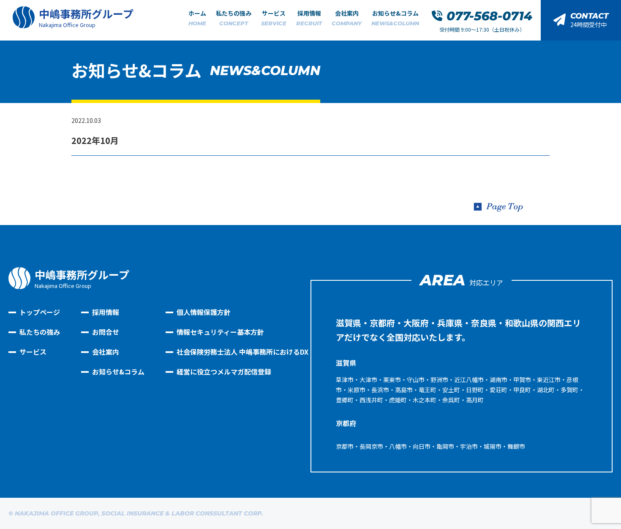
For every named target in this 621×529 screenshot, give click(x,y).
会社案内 (347, 18)
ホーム (197, 18)
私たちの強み (233, 18)
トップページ (39, 312)
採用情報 (309, 18)
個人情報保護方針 (204, 312)
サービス (273, 18)
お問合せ (105, 332)
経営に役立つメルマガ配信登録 (224, 371)
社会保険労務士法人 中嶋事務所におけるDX (242, 352)
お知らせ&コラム (395, 18)
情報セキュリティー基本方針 (220, 332)
